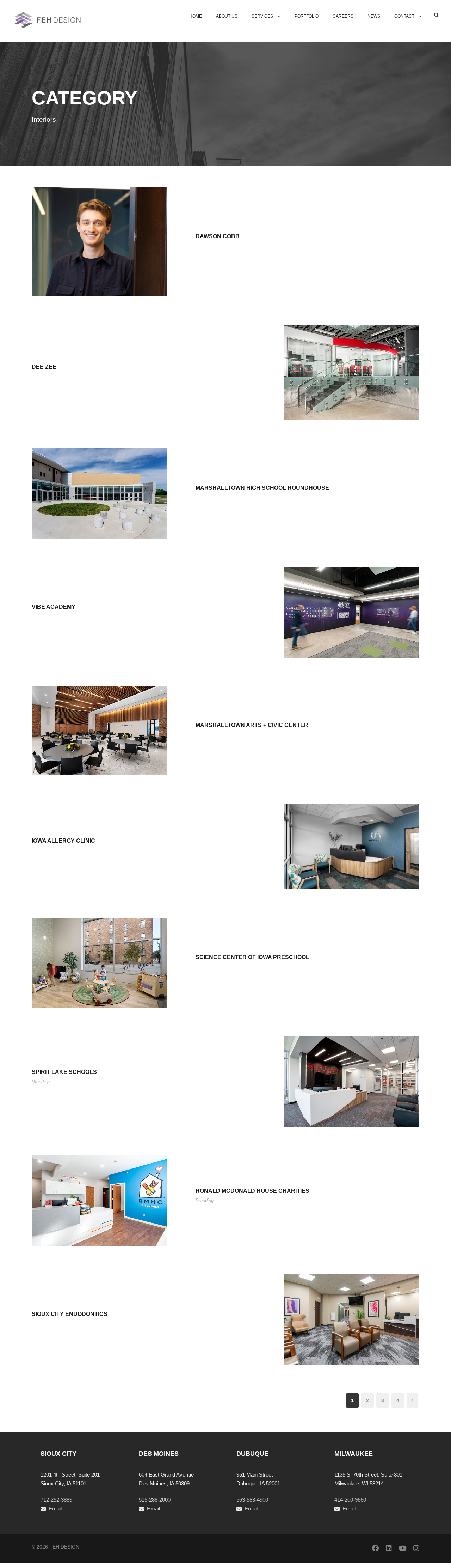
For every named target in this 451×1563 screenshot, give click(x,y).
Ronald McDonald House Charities (252, 1191)
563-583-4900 (252, 1500)
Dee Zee (44, 367)
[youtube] (402, 1548)
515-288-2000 (155, 1500)
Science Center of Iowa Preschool (252, 957)
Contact (404, 16)
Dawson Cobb (218, 236)
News (373, 16)
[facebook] (375, 1548)
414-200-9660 (350, 1500)
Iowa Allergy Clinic (63, 841)
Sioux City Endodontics (69, 1314)
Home (195, 16)
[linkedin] (389, 1548)
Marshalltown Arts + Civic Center (252, 725)
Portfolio (307, 16)
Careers (343, 16)
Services (262, 16)
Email (55, 1508)
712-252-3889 (56, 1500)
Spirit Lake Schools (64, 1072)
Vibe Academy (53, 607)
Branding (41, 1081)
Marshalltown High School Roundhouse (262, 488)
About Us (226, 16)
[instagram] (416, 1548)
